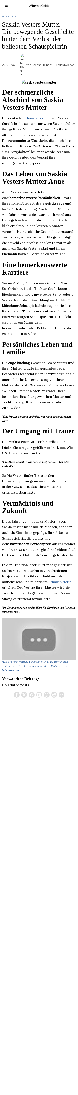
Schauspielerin (35, 118)
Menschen (9, 16)
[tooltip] (17, 695)
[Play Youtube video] (39, 639)
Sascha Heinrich (42, 65)
